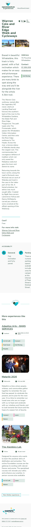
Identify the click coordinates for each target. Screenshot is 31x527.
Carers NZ (23, 519)
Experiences (7, 8)
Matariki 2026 (9, 376)
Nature (5, 419)
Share (25, 8)
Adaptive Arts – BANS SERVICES (14, 327)
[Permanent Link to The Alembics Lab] (15, 445)
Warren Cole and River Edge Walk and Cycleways (11, 232)
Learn (17, 415)
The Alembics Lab (12, 446)
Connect (17, 341)
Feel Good (6, 345)
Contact (21, 9)
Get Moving (18, 345)
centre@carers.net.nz (17, 521)
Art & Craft (6, 341)
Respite (5, 349)
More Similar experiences (11, 495)
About (18, 8)
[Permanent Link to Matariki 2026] (15, 375)
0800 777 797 (6, 521)
